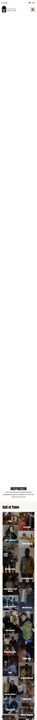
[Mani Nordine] (10, 622)
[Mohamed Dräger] (10, 645)
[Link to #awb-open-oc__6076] (32, 9)
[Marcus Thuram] (10, 687)
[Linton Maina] (10, 706)
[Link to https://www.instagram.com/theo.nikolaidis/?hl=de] (4, 3)
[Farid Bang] (26, 521)
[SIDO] (10, 518)
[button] (3, 717)
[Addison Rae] (26, 692)
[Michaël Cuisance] (26, 711)
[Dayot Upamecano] (26, 672)
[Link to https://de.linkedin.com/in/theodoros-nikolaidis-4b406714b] (6, 3)
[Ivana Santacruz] (10, 534)
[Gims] (10, 666)
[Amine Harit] (26, 636)
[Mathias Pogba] (10, 558)
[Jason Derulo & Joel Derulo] (10, 584)
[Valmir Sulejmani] (10, 602)
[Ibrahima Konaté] (26, 564)
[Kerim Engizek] (26, 539)
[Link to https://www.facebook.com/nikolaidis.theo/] (2, 3)
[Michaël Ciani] (26, 596)
